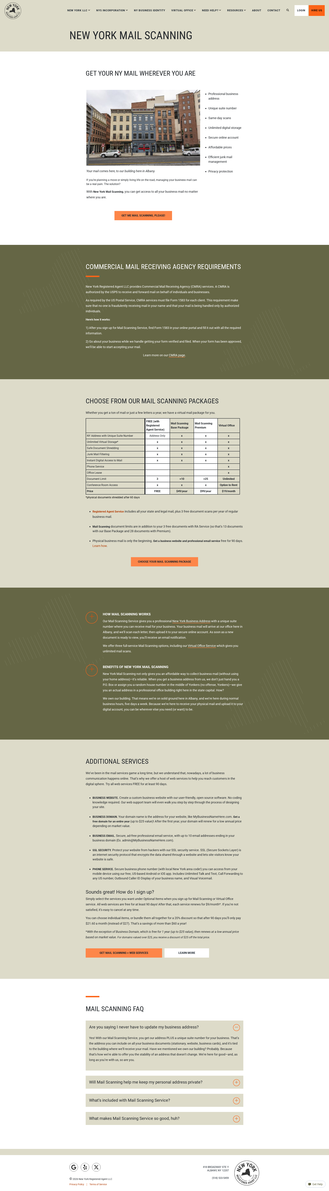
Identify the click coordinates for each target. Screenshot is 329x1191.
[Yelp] (85, 1167)
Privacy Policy (76, 1184)
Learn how (100, 546)
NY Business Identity (149, 10)
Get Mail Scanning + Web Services (124, 953)
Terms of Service (98, 1184)
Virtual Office (182, 10)
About (256, 10)
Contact (273, 10)
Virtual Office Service (202, 646)
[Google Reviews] (73, 1167)
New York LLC (77, 10)
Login (301, 10)
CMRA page (177, 355)
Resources (235, 10)
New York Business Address (191, 621)
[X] (96, 1167)
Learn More (186, 953)
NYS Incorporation (110, 10)
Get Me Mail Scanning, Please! (143, 215)
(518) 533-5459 (220, 1178)
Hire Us (316, 10)
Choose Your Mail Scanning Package (164, 561)
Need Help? (210, 10)
